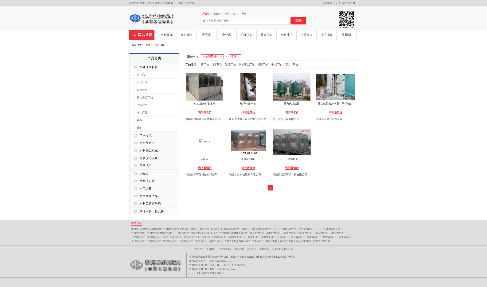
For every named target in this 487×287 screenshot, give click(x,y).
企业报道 (306, 34)
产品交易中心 (225, 249)
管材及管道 (147, 143)
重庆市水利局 (305, 233)
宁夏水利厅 (258, 241)
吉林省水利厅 (154, 237)
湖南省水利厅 (314, 237)
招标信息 (246, 34)
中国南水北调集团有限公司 (234, 233)
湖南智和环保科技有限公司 (201, 174)
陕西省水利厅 (170, 241)
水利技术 (286, 34)
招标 (235, 13)
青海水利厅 (201, 241)
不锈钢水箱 (248, 159)
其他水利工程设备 (151, 211)
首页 (148, 45)
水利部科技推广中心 (309, 228)
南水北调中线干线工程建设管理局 (313, 241)
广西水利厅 (230, 241)
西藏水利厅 (244, 241)
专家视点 (187, 34)
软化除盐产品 (145, 97)
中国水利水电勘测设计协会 (161, 233)
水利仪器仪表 (148, 158)
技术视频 (326, 34)
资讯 (226, 13)
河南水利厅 (283, 237)
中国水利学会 (138, 233)
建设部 (143, 228)
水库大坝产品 (148, 196)
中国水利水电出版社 (207, 233)
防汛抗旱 (145, 165)
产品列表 (159, 45)
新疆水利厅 (271, 241)
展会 (244, 13)
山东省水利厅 (268, 237)
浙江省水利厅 (204, 237)
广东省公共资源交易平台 (284, 228)
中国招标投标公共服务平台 (195, 228)
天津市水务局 (273, 233)
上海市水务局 (289, 233)
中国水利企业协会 (186, 233)
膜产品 (141, 74)
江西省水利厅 (252, 237)
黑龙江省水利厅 (171, 237)
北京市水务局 (257, 233)
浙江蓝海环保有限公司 (286, 119)
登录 (181, 3)
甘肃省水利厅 (186, 241)
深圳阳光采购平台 (230, 228)
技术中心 (251, 249)
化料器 (204, 159)
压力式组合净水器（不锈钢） (335, 103)
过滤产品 (142, 89)
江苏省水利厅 (188, 237)
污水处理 (142, 82)
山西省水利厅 (337, 233)
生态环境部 (155, 228)
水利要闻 (167, 34)
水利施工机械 (148, 150)
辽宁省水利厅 (138, 237)
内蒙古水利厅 (216, 241)
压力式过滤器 (292, 103)
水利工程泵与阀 (150, 203)
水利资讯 (210, 249)
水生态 (144, 173)
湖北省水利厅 (298, 237)
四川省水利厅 (346, 237)
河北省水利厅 (321, 233)
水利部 (134, 228)
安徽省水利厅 (220, 237)
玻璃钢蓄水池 (248, 103)
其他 (139, 127)
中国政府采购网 (171, 228)
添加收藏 (327, 3)
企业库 (216, 13)
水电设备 (145, 188)
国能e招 (215, 228)
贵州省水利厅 (138, 241)
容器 (139, 120)
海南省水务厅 (286, 241)
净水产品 (142, 112)
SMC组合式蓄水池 (204, 103)
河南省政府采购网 (260, 228)
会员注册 (189, 3)
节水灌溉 (145, 135)
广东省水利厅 (330, 237)
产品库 (205, 13)
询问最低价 (205, 112)
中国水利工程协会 (331, 228)
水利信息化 (147, 180)
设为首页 (346, 3)
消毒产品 (142, 105)
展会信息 (266, 34)
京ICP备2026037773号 (221, 260)
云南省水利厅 (154, 241)
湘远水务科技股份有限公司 (245, 174)
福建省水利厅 (236, 237)
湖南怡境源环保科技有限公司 (290, 174)
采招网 (346, 34)
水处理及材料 (148, 67)
